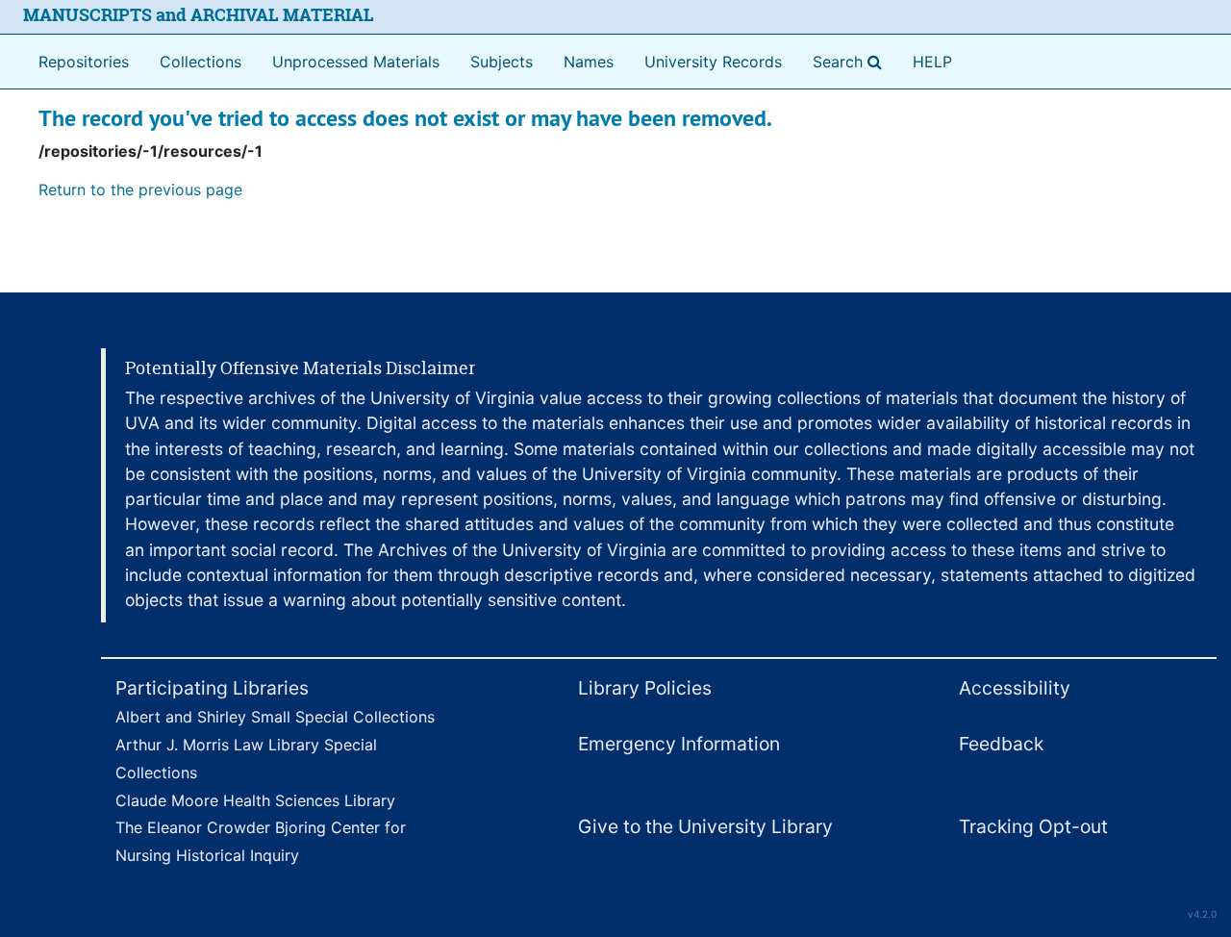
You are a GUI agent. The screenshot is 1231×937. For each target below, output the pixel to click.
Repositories (83, 61)
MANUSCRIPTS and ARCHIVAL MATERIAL (198, 15)
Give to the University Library (705, 826)
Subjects (501, 61)
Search (851, 61)
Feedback (1001, 743)
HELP (932, 61)
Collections (200, 61)
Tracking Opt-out (1033, 826)
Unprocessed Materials (356, 61)
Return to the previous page (140, 189)
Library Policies (645, 687)
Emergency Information (679, 743)
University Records (713, 61)
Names (589, 61)
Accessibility (1014, 687)
